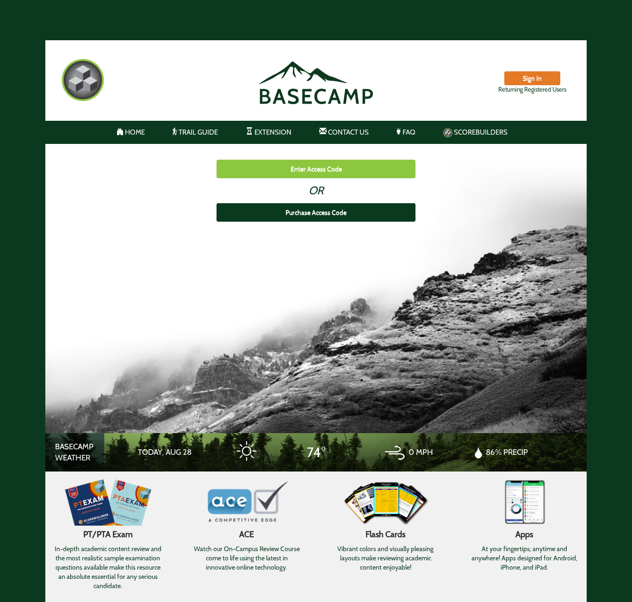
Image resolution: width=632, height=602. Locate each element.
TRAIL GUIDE (197, 132)
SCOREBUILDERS (480, 132)
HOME (134, 132)
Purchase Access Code (316, 212)
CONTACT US (348, 132)
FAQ (408, 132)
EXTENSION (272, 132)
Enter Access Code (316, 169)
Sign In (532, 78)
